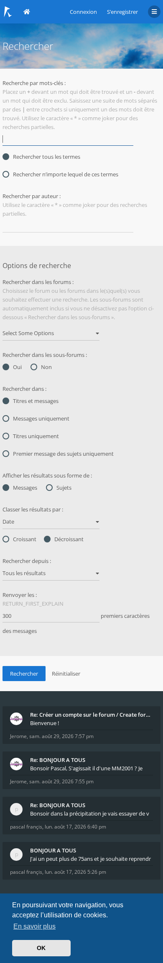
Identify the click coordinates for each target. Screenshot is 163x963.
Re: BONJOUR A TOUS (57, 760)
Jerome (18, 736)
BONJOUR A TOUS (53, 850)
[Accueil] (8, 11)
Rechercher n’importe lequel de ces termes (65, 174)
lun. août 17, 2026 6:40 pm (75, 826)
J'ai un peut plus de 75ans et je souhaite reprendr (90, 858)
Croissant (24, 539)
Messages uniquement (41, 418)
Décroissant (69, 539)
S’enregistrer (122, 11)
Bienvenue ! (44, 723)
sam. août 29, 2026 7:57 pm (61, 736)
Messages (25, 487)
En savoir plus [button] (34, 926)
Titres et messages (36, 401)
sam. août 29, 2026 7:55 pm (61, 781)
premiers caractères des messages (76, 623)
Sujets (63, 487)
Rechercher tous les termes (46, 156)
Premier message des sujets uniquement (63, 453)
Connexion (83, 11)
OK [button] (41, 948)
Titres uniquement (36, 436)
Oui (17, 367)
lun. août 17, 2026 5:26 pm (75, 871)
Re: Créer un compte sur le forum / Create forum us (91, 714)
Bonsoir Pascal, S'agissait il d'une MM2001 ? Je (86, 768)
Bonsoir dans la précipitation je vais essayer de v (89, 813)
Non (46, 367)
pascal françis (26, 826)
